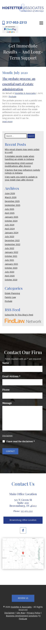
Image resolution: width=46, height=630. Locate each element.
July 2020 (9, 272)
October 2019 (11, 280)
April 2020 (10, 276)
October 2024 (11, 221)
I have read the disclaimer (20, 441)
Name (5, 363)
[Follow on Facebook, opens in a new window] (23, 530)
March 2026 (10, 197)
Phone (5, 389)
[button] (41, 23)
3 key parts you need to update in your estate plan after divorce (21, 178)
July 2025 (9, 209)
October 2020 (11, 268)
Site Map (21, 613)
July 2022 (9, 248)
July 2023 (9, 236)
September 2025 (12, 205)
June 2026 (10, 193)
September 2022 (12, 244)
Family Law (10, 297)
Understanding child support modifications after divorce (19, 164)
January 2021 (11, 264)
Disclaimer (7, 435)
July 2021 (9, 260)
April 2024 (10, 229)
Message (7, 403)
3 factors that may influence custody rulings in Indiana (22, 171)
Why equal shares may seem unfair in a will (22, 151)
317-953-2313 (16, 22)
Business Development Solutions (22, 616)
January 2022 (11, 252)
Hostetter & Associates (25, 93)
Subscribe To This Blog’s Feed (19, 315)
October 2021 (11, 256)
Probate (12, 96)
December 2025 (12, 201)
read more (7, 121)
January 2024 (11, 232)
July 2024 (9, 225)
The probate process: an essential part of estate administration (18, 83)
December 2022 (12, 240)
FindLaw (23, 618)
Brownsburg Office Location (23, 520)
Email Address (11, 376)
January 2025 (11, 217)
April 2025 (9, 213)
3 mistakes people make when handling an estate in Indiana (19, 157)
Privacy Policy (33, 613)
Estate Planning (12, 293)
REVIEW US (23, 598)
